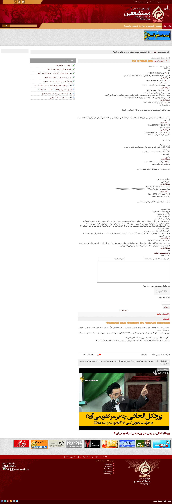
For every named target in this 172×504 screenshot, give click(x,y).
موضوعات (158, 26)
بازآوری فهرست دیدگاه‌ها (162, 253)
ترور (142, 323)
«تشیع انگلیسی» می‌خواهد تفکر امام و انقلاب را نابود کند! (54, 89)
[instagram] (14, 501)
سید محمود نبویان (163, 323)
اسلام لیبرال (142, 61)
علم (134, 61)
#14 (167, 125)
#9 (167, 241)
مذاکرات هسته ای (113, 323)
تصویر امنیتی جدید (163, 297)
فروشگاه (135, 26)
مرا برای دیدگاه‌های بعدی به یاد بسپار (155, 286)
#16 (166, 90)
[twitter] (5, 501)
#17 (166, 80)
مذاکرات (123, 323)
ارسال (166, 307)
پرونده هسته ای (133, 323)
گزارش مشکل (162, 370)
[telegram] (17, 501)
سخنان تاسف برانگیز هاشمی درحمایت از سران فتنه (53, 73)
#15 (166, 102)
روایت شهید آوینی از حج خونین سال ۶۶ (59, 69)
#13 (167, 132)
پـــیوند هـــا (157, 2)
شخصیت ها (150, 26)
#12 (166, 161)
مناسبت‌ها (127, 26)
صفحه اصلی (167, 26)
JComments (124, 310)
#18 (166, 73)
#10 (167, 194)
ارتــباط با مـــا (167, 2)
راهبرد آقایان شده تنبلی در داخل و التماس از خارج (57, 93)
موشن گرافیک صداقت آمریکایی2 (59, 97)
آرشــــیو (149, 2)
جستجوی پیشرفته (140, 2)
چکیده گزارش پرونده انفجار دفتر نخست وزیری (57, 81)
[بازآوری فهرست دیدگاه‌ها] (163, 68)
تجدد (151, 61)
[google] (8, 501)
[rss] (11, 501)
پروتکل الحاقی (151, 323)
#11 (167, 186)
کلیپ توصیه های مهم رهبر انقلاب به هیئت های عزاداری (52, 85)
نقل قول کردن (165, 78)
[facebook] (2, 501)
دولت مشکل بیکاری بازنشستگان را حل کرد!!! (58, 77)
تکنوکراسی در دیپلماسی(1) (64, 65)
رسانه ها (142, 26)
